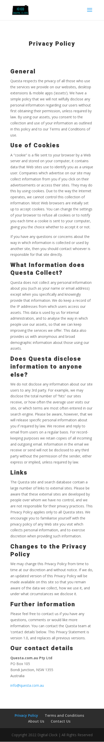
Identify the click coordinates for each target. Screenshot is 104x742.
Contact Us (60, 721)
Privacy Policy (26, 715)
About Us (36, 721)
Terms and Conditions (64, 715)
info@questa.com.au (27, 685)
